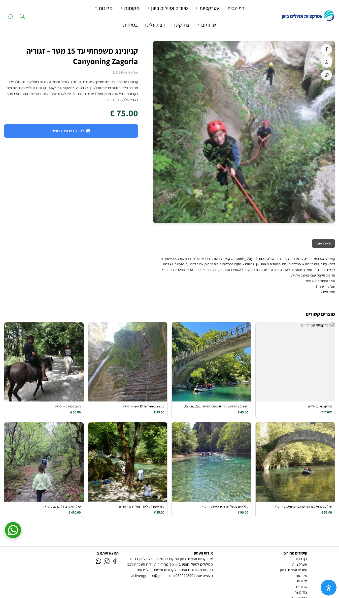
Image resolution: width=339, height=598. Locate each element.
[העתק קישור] (326, 75)
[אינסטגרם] (106, 560)
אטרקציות (207, 8)
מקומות (130, 8)
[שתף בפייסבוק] (326, 49)
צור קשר (181, 24)
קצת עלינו (155, 24)
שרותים (206, 24)
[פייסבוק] (115, 560)
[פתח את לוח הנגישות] (329, 588)
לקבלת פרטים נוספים (68, 130)
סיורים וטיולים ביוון (167, 8)
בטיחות (130, 24)
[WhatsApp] (13, 530)
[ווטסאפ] (98, 560)
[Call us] (11, 16)
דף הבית (235, 8)
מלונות (104, 8)
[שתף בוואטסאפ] (326, 62)
